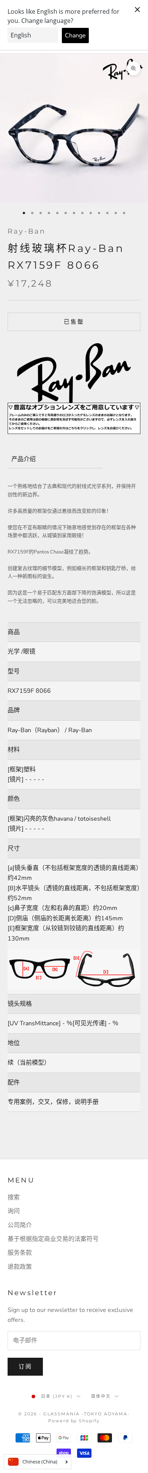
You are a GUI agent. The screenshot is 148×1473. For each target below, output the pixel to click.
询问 (14, 1211)
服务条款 (20, 1253)
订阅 (25, 1366)
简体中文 (101, 1396)
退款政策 (20, 1267)
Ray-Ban (27, 231)
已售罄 (74, 322)
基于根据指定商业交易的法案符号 (53, 1239)
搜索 (14, 1197)
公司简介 (20, 1225)
